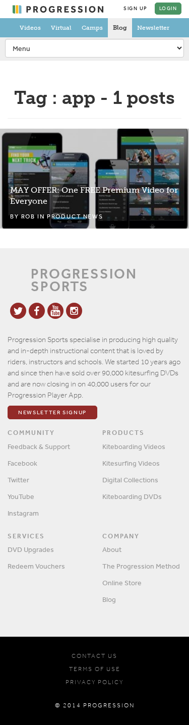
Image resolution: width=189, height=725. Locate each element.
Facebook (22, 463)
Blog (120, 27)
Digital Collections (130, 479)
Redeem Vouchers (36, 566)
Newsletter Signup (52, 412)
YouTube (21, 496)
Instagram (23, 513)
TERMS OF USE (94, 669)
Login (168, 8)
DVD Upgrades (31, 549)
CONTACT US (94, 655)
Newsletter (153, 27)
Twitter (18, 479)
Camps (92, 27)
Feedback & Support (39, 446)
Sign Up (135, 8)
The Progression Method (141, 566)
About (111, 549)
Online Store (122, 582)
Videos (30, 27)
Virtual (61, 27)
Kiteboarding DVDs (132, 496)
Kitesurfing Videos (131, 463)
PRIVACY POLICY (94, 682)
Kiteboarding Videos (133, 446)
